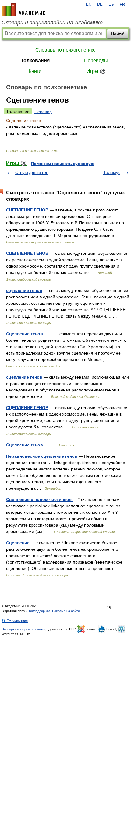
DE (100, 4)
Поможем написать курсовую (62, 163)
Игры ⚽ (96, 71)
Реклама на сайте (66, 611)
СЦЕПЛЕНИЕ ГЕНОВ (27, 209)
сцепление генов (24, 290)
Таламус (111, 172)
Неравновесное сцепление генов (41, 456)
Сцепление (18, 542)
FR (122, 4)
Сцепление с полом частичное (39, 499)
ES (111, 4)
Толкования (35, 60)
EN (88, 4)
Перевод (43, 111)
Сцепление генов (24, 333)
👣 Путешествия (15, 620)
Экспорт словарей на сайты (23, 629)
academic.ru (23, 9)
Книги (35, 71)
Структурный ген (31, 172)
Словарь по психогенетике (65, 49)
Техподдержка (39, 611)
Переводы (96, 60)
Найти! (117, 33)
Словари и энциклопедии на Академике (52, 23)
